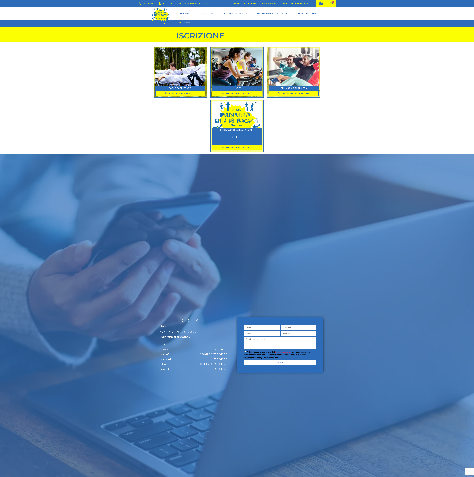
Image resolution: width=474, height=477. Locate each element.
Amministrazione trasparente (297, 3)
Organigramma (268, 3)
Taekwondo (186, 13)
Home (236, 3)
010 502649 (182, 337)
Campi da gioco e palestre (235, 13)
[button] (180, 93)
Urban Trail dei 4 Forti (308, 13)
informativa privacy (283, 352)
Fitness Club (207, 13)
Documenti (250, 3)
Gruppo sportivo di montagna (272, 13)
